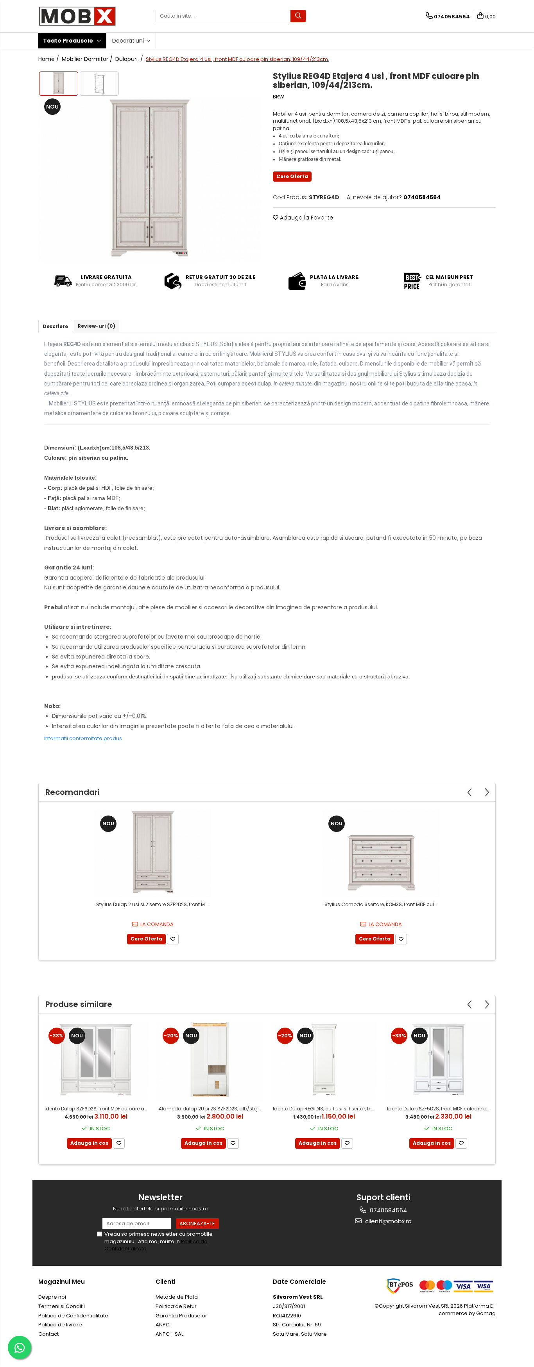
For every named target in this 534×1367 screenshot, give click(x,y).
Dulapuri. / (130, 59)
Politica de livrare (60, 1324)
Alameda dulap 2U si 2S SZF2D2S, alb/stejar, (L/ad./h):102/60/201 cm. (211, 1108)
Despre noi (52, 1297)
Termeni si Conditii (61, 1306)
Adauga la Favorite (305, 217)
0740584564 (387, 1210)
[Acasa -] (77, 16)
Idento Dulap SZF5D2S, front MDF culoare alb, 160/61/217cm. (439, 1108)
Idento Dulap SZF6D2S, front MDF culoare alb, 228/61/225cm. (97, 1108)
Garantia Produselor (181, 1315)
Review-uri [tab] (96, 326)
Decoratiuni (128, 41)
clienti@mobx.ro (388, 1221)
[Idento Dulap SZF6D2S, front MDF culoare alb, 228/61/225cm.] (96, 1061)
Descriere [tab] (55, 326)
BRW (278, 96)
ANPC (163, 1324)
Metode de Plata (177, 1297)
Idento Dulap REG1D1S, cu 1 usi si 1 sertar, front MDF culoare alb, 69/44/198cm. (325, 1108)
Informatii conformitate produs (83, 738)
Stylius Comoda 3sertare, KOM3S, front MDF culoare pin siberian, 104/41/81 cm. (382, 904)
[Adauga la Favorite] (173, 939)
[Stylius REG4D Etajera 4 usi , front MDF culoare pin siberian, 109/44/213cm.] (149, 180)
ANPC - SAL (169, 1334)
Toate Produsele (68, 41)
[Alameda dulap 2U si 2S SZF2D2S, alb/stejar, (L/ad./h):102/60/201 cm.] (210, 1061)
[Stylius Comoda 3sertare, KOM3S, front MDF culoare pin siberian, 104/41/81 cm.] (381, 854)
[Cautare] (298, 16)
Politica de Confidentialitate (73, 1315)
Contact (48, 1334)
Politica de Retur (176, 1306)
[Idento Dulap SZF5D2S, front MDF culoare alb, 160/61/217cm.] (438, 1061)
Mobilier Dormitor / (88, 59)
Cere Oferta (292, 176)
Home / (49, 59)
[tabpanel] (149, 180)
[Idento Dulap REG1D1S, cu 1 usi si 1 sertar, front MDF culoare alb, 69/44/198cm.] (324, 1061)
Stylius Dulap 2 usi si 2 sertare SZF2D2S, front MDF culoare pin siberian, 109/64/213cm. (153, 904)
